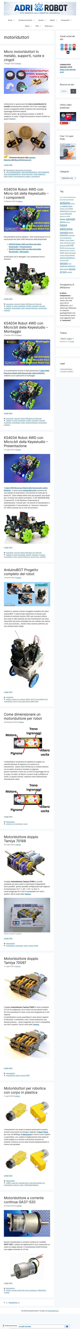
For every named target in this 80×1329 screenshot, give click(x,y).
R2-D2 (62, 248)
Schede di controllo (25, 20)
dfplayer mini (63, 216)
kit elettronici (67, 238)
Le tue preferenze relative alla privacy (48, 1326)
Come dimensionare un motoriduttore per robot (23, 716)
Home (10, 20)
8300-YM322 (8, 176)
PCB (37, 26)
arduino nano (67, 206)
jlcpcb (70, 233)
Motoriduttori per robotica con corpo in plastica (25, 1090)
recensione (72, 250)
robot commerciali (70, 253)
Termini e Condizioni (67, 371)
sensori (64, 263)
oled (67, 245)
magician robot (24, 1183)
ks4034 (28, 306)
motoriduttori (35, 176)
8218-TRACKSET (27, 174)
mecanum (35, 306)
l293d (28, 699)
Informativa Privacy (67, 369)
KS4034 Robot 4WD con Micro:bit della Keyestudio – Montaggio (26, 327)
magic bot (14, 1183)
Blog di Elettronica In (22, 160)
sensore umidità (64, 260)
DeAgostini (68, 213)
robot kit (62, 255)
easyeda (70, 219)
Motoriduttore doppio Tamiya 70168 (21, 839)
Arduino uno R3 (64, 209)
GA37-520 (21, 1290)
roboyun (16, 1185)
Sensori (41, 20)
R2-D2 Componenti (70, 248)
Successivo (14, 1303)
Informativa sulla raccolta (21, 1326)
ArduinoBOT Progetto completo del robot (21, 572)
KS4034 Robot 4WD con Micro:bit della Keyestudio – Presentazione (26, 442)
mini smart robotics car (36, 1183)
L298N (8, 1183)
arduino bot (15, 699)
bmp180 (62, 213)
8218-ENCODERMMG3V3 (12, 174)
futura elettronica (19, 176)
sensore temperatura (67, 258)
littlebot (27, 176)
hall (26, 1290)
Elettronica (48, 26)
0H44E (8, 1290)
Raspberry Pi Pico (64, 250)
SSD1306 (65, 269)
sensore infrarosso (32, 308)
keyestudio (9, 304)
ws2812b (7, 310)
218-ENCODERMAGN (13, 172)
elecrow (63, 222)
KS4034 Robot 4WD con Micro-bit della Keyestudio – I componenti (26, 193)
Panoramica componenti (23, 170)
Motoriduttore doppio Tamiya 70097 (21, 960)
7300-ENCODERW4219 (29, 172)
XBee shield (34, 701)
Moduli (52, 20)
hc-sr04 (14, 306)
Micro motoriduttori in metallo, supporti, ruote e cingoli (24, 56)
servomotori (43, 308)
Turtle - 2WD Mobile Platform (29, 1185)
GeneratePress (53, 1311)
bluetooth (73, 211)
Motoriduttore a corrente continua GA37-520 (24, 1200)
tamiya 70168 (33, 945)
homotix (64, 232)
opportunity (19, 945)
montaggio (7, 308)
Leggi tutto (8, 165)
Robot (27, 26)
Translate (71, 341)
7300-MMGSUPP (43, 172)
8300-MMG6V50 (39, 174)
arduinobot (9, 697)
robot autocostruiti (24, 701)
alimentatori (70, 199)
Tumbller (6, 1292)
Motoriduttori (10, 170)
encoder (14, 1290)
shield (69, 263)
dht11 (68, 216)
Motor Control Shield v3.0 (38, 699)
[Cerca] (73, 91)
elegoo (68, 222)
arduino (8, 699)
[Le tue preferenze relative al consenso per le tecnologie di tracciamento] (10, 1325)
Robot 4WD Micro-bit (28, 304)
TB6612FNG (42, 1290)
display (63, 219)
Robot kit (38, 304)
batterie (8, 306)
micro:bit (17, 304)
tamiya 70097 (25, 1075)
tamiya (26, 945)
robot (23, 308)
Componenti (65, 20)
